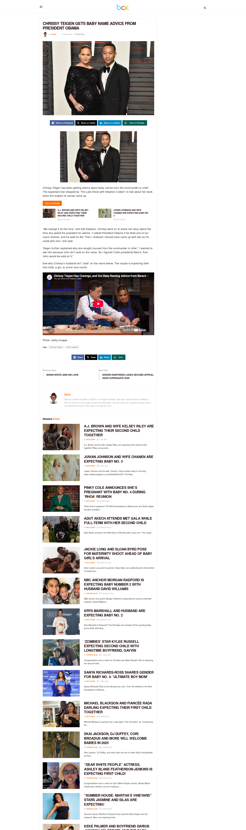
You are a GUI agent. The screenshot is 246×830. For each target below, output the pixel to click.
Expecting (79, 34)
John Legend (72, 347)
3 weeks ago (104, 501)
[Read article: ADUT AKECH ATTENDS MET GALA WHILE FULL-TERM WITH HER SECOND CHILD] (61, 529)
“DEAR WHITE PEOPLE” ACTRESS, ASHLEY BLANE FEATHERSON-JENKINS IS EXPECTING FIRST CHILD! (118, 769)
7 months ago (107, 593)
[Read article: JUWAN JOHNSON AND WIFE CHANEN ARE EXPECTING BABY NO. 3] (61, 467)
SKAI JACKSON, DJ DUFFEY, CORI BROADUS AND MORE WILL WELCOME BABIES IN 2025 (115, 738)
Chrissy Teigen (56, 347)
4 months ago (105, 527)
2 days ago (103, 466)
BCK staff (90, 439)
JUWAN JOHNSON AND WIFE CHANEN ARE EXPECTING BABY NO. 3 (118, 458)
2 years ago (104, 716)
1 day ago (103, 439)
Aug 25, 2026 (120, 219)
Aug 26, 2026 (65, 219)
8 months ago (105, 619)
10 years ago (66, 34)
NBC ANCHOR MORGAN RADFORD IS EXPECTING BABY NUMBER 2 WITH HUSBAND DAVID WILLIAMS (114, 584)
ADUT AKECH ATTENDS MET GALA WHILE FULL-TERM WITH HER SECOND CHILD (118, 520)
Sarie (54, 34)
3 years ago (106, 809)
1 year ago (106, 655)
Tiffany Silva (92, 593)
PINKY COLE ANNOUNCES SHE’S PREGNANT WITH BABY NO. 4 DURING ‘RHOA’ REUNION (114, 492)
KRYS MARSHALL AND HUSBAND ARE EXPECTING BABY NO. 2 (114, 612)
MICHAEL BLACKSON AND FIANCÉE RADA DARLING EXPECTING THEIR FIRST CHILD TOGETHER (118, 707)
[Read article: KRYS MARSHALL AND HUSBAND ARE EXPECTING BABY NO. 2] (61, 621)
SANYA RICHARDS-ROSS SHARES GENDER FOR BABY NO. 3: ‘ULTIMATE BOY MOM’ (118, 674)
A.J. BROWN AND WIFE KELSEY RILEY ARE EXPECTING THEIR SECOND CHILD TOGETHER (119, 430)
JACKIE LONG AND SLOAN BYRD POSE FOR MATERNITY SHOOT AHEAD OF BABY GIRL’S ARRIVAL (118, 553)
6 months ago (105, 562)
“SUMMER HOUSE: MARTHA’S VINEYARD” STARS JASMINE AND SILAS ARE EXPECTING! (117, 799)
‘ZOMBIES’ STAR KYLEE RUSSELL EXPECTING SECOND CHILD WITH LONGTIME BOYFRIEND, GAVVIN (111, 646)
